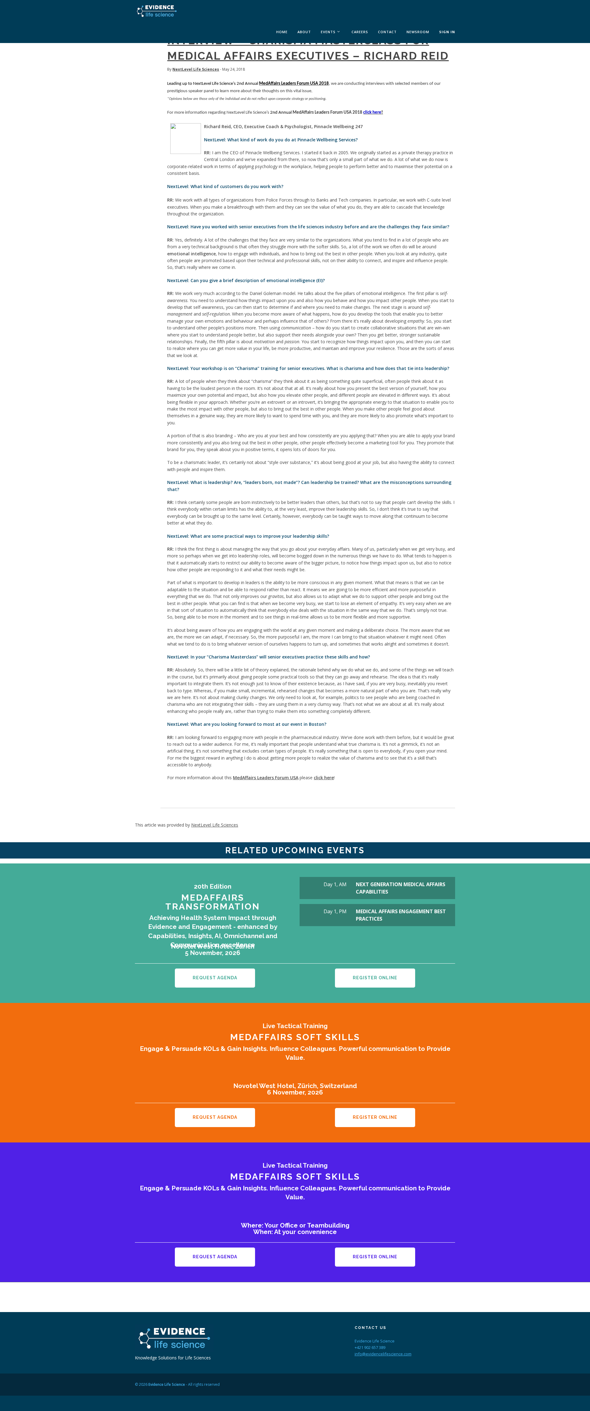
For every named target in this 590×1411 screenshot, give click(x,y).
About (304, 31)
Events (328, 31)
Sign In (447, 31)
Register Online (375, 977)
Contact (387, 31)
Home (282, 31)
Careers (360, 31)
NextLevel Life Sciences (195, 69)
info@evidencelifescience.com (383, 1354)
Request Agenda (215, 977)
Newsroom (418, 31)
